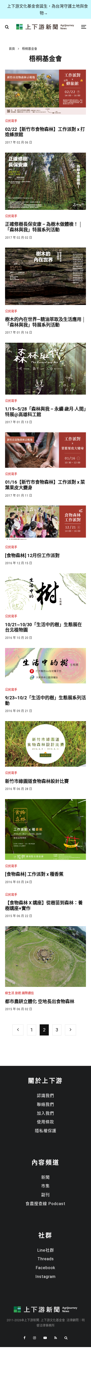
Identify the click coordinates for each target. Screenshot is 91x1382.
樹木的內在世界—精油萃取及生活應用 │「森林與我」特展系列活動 (45, 322)
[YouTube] (45, 1337)
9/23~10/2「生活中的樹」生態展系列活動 (45, 700)
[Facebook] (24, 1337)
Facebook (45, 1267)
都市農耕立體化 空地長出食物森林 (39, 1001)
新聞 (45, 1177)
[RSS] (56, 1337)
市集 (45, 1186)
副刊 (45, 1194)
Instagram (45, 1276)
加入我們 (45, 1113)
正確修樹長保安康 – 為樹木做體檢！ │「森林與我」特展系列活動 (43, 226)
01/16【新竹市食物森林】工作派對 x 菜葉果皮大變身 (45, 484)
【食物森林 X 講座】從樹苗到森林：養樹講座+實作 (44, 905)
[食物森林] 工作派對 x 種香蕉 (34, 874)
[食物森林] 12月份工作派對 (32, 555)
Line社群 (45, 1250)
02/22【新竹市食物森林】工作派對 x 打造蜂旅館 (45, 132)
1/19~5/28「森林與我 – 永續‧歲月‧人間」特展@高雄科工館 (45, 411)
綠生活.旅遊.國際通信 (19, 993)
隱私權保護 (45, 1130)
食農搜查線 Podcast (45, 1203)
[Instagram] (34, 1337)
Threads (45, 1258)
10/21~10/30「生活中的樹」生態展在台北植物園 (43, 627)
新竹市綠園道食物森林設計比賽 (37, 781)
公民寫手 (11, 121)
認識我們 (45, 1095)
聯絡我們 (45, 1104)
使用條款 (45, 1122)
